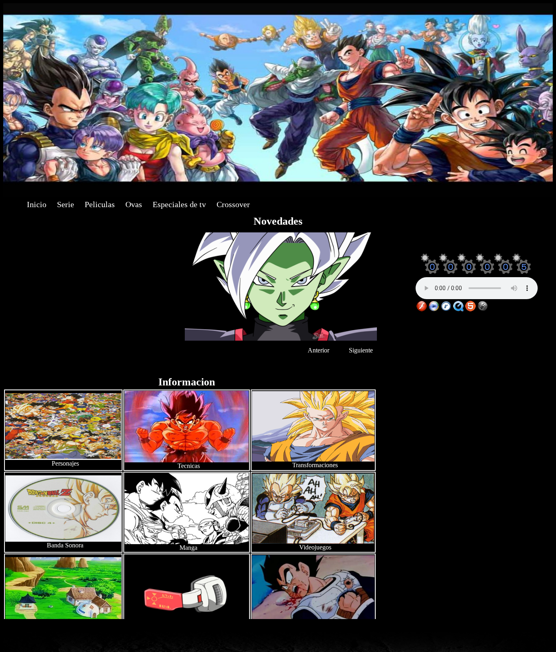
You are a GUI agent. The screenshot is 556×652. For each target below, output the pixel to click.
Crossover (233, 204)
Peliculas (100, 204)
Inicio (36, 204)
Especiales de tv (179, 204)
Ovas (133, 204)
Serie (65, 204)
